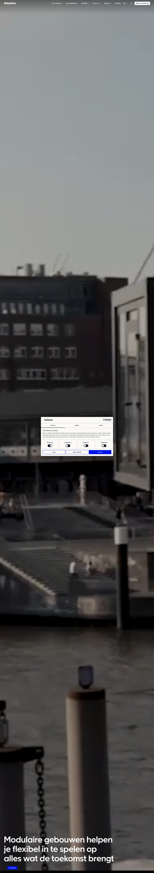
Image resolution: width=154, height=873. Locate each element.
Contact (118, 3)
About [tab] (101, 425)
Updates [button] (84, 3)
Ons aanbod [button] (56, 3)
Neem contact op (142, 3)
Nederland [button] (124, 3)
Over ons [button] (95, 3)
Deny (54, 452)
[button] (131, 3)
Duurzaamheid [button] (71, 3)
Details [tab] (77, 425)
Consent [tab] (53, 425)
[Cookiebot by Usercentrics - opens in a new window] (104, 420)
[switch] (68, 445)
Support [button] (107, 3)
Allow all (100, 452)
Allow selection (77, 452)
